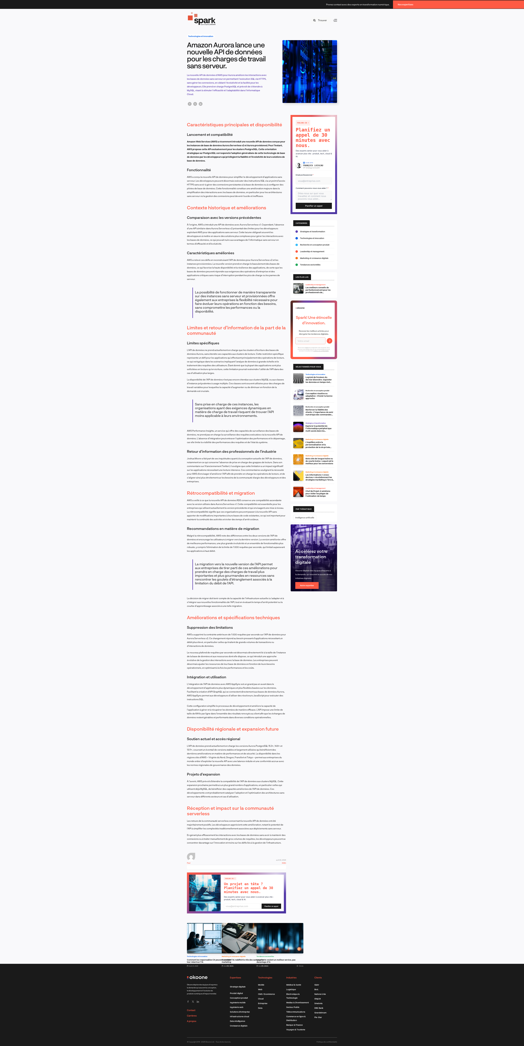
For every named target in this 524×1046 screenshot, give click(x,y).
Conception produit (239, 998)
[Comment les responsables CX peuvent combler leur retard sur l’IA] (210, 925)
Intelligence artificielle (304, 517)
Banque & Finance (294, 1025)
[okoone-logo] (197, 976)
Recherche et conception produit (314, 245)
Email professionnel (305, 175)
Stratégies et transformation (312, 231)
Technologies (265, 977)
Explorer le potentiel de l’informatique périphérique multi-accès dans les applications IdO (318, 429)
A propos (191, 1021)
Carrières (192, 1015)
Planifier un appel (271, 906)
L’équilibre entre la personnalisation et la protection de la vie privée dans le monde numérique (318, 446)
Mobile (261, 985)
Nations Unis (320, 994)
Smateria (318, 1003)
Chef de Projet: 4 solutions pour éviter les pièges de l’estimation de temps (318, 493)
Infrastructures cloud (239, 1016)
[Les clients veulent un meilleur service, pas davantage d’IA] (280, 925)
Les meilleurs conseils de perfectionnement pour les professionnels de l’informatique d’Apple (318, 291)
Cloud (261, 999)
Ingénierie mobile (237, 1002)
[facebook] (188, 1002)
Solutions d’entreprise (240, 1012)
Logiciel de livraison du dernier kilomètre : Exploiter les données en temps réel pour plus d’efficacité (319, 381)
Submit (329, 341)
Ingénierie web (236, 1007)
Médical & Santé (293, 985)
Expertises (235, 977)
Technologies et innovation (200, 36)
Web (260, 989)
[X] (195, 103)
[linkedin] (198, 1002)
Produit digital (236, 993)
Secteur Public (293, 1007)
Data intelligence (237, 1021)
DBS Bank (318, 1008)
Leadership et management (312, 251)
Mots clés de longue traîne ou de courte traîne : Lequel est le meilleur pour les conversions (319, 461)
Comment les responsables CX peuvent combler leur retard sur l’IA (209, 961)
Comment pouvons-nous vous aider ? (312, 188)
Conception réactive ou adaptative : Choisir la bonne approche (319, 396)
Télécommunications (295, 1012)
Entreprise (262, 1003)
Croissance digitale (238, 1026)
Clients (318, 977)
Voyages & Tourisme (295, 1029)
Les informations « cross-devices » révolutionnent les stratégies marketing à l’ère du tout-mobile (320, 478)
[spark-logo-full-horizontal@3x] (202, 12)
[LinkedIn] (200, 103)
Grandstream (320, 1012)
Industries (291, 977)
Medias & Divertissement (297, 1002)
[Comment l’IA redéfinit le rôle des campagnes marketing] (245, 925)
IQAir (316, 985)
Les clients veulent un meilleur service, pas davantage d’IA (276, 961)
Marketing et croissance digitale (234, 956)
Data (260, 1008)
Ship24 (317, 999)
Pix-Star (318, 1017)
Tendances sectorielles (265, 956)
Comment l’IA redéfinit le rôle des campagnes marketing (243, 961)
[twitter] (193, 1002)
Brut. (316, 989)
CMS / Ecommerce (266, 994)
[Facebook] (189, 103)
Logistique (291, 989)
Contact (191, 1010)
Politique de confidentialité (327, 1042)
